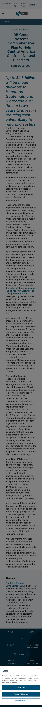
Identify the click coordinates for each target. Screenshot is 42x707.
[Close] (38, 668)
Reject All (21, 687)
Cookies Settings (21, 701)
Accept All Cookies (21, 694)
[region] (21, 685)
